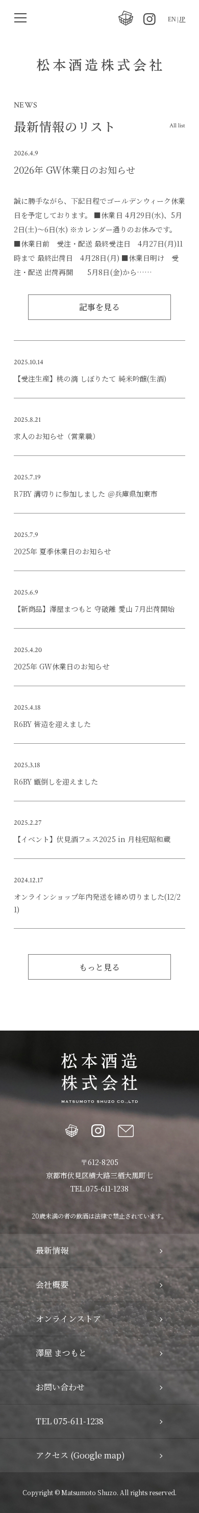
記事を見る (99, 307)
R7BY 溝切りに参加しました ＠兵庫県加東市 (85, 494)
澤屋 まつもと (61, 1353)
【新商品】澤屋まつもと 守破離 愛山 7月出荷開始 (94, 609)
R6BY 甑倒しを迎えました (56, 781)
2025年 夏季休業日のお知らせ (62, 551)
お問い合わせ (60, 1387)
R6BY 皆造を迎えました (52, 724)
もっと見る (99, 967)
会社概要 (52, 1285)
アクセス (80, 1455)
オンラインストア (68, 1319)
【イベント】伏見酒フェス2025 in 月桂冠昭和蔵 (92, 839)
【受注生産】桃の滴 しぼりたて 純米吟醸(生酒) (90, 378)
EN (172, 19)
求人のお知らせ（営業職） (57, 436)
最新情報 (52, 1251)
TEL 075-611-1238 (70, 1421)
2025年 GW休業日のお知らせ (61, 666)
